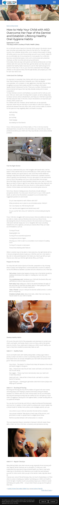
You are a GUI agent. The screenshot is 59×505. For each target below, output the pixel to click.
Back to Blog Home (12, 26)
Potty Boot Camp (46, 490)
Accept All (53, 501)
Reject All (44, 501)
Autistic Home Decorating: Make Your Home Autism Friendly (25, 488)
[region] (29, 501)
